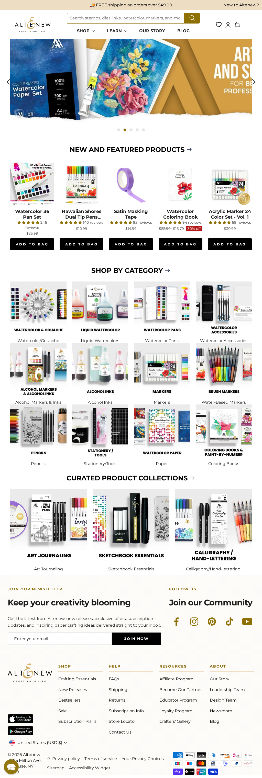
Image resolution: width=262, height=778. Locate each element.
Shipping (118, 689)
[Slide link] (131, 82)
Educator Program (178, 700)
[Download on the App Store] (20, 718)
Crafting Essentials (77, 678)
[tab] (118, 129)
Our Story (219, 678)
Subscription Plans (77, 721)
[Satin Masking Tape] (131, 184)
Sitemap (55, 767)
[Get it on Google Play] (20, 730)
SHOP (84, 30)
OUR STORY (152, 30)
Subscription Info (126, 710)
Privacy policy (66, 758)
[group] (131, 82)
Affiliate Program (176, 678)
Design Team (223, 700)
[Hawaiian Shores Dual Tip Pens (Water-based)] (81, 184)
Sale (62, 710)
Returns (117, 700)
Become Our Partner (180, 689)
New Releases (72, 689)
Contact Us (120, 732)
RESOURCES (173, 667)
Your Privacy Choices (143, 758)
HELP (115, 667)
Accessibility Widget (90, 767)
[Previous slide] (8, 81)
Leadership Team (227, 689)
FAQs (114, 678)
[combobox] (125, 18)
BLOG (183, 30)
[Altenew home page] (33, 24)
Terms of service (100, 758)
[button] (11, 766)
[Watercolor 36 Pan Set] (32, 184)
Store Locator (122, 721)
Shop (64, 667)
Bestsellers (69, 700)
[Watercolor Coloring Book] (180, 184)
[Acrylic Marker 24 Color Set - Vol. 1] (230, 184)
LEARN (115, 30)
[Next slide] (253, 81)
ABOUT (218, 667)
